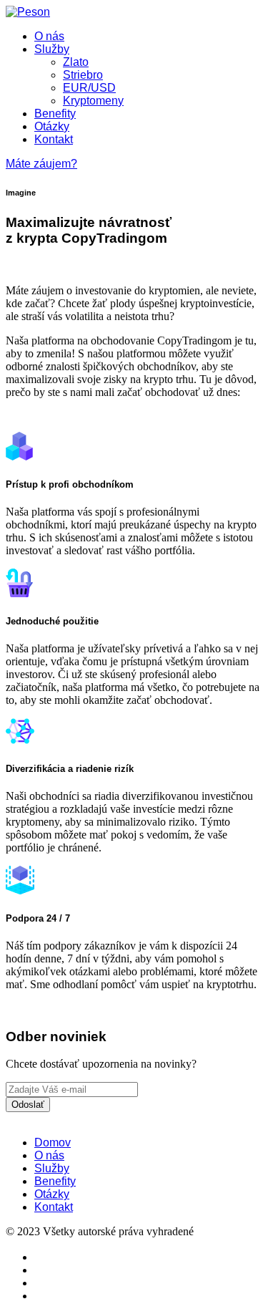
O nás (49, 36)
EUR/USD (89, 88)
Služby (51, 49)
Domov (52, 1142)
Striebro (83, 75)
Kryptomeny (93, 101)
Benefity (55, 113)
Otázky (51, 126)
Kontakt (53, 139)
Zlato (76, 62)
